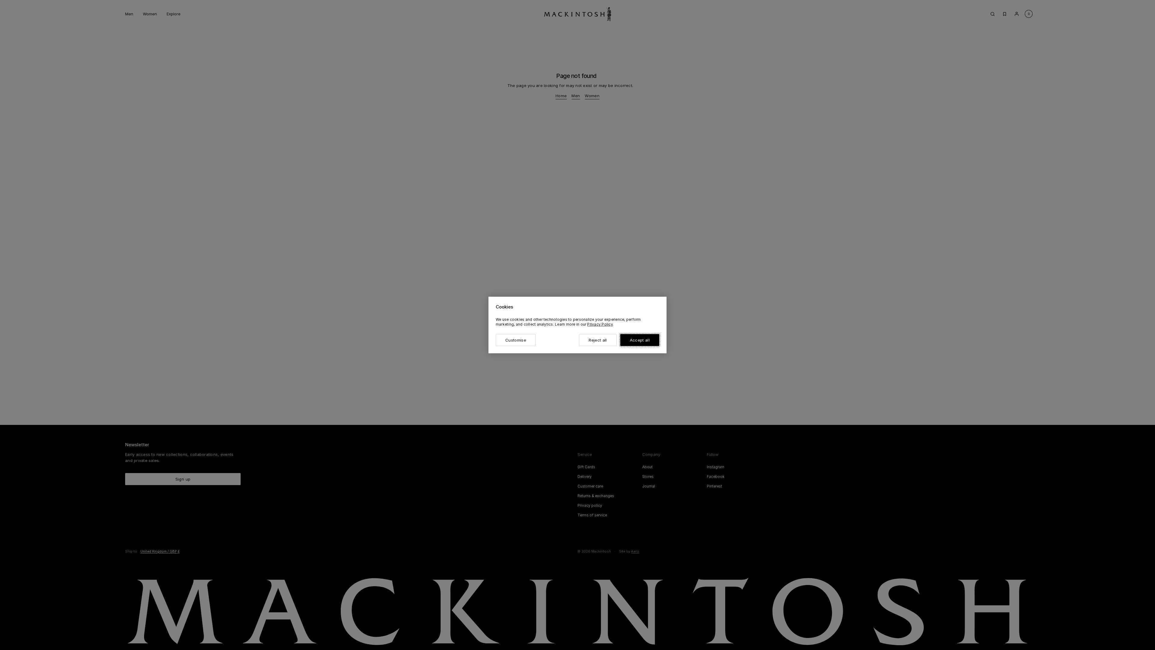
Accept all (640, 340)
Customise (515, 340)
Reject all (598, 340)
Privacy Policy (599, 324)
